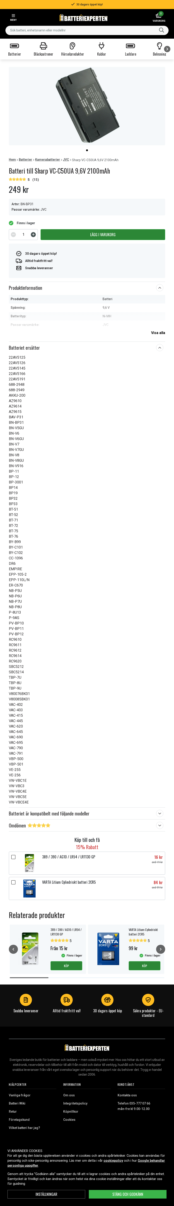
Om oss (69, 1095)
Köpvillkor (70, 1111)
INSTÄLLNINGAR (46, 1194)
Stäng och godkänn (127, 1194)
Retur (13, 1111)
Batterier (25, 159)
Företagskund (19, 1119)
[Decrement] (13, 234)
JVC (66, 159)
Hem (12, 159)
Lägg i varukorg (103, 234)
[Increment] (33, 234)
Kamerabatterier (47, 159)
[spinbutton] (23, 234)
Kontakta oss (127, 1095)
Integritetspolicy (75, 1103)
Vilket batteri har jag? (24, 1128)
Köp (66, 965)
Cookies (69, 1119)
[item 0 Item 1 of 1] (87, 106)
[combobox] (87, 30)
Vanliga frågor (20, 1095)
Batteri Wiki (17, 1103)
